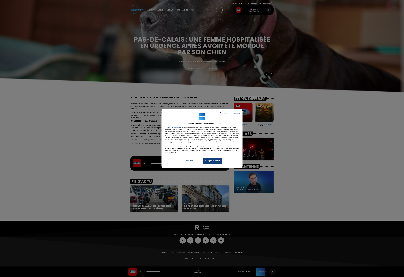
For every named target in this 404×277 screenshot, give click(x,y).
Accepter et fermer (212, 160)
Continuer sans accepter (230, 113)
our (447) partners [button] (174, 127)
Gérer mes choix (191, 160)
